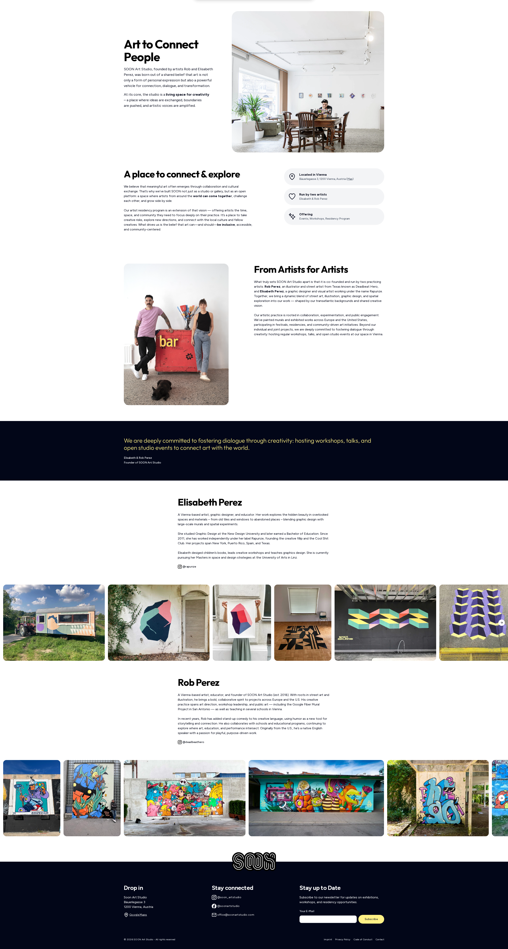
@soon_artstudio (229, 897)
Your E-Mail (306, 911)
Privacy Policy (342, 939)
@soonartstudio (228, 906)
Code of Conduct (362, 939)
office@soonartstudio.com (235, 914)
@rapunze (189, 566)
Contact (379, 939)
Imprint (328, 939)
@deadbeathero (193, 742)
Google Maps (138, 914)
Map (350, 179)
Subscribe (371, 919)
